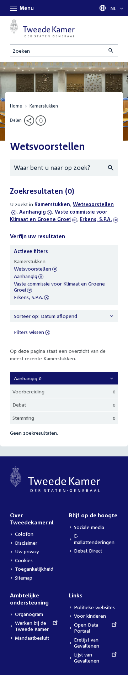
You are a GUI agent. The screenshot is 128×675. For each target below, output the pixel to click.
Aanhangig (32, 212)
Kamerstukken (44, 106)
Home (16, 106)
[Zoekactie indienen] (111, 51)
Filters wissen (29, 332)
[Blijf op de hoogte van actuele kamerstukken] (41, 120)
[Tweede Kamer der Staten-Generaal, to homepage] (42, 28)
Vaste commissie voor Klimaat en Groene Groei (59, 287)
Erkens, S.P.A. (96, 219)
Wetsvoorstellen (32, 269)
